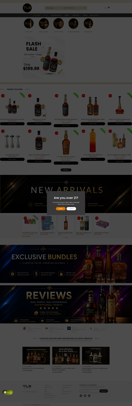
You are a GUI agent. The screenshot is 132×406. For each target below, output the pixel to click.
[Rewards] (7, 392)
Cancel (71, 208)
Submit (61, 208)
